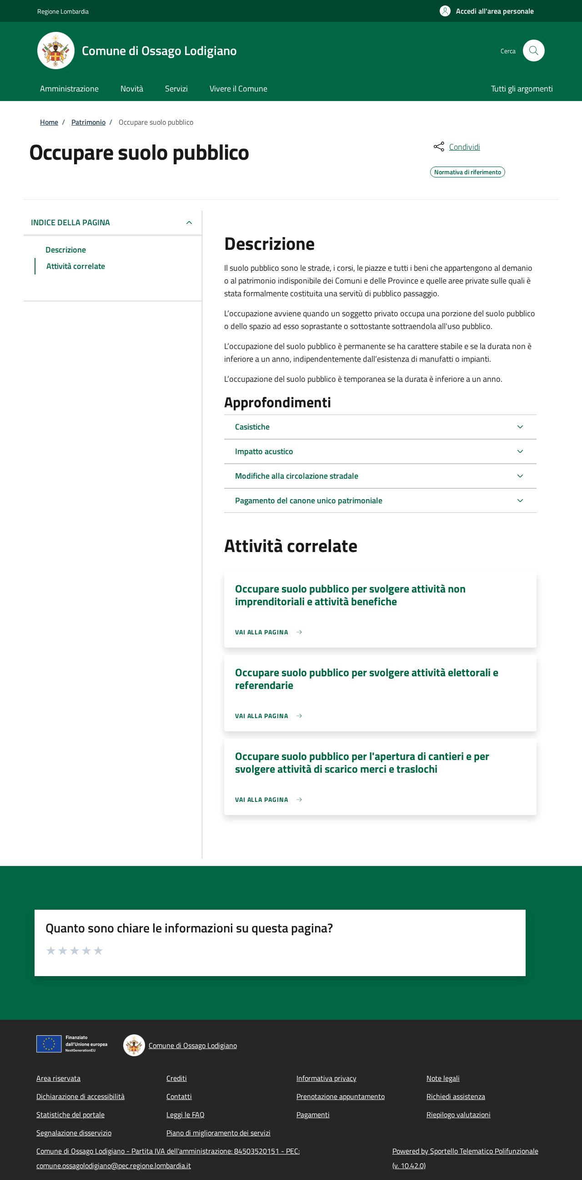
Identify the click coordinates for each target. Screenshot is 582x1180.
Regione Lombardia (63, 11)
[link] (270, 632)
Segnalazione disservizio (73, 1132)
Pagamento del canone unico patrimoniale (308, 500)
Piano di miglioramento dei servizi (218, 1132)
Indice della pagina (70, 222)
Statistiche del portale (70, 1114)
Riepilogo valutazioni (458, 1114)
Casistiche (252, 426)
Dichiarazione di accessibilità (80, 1096)
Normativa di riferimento (467, 170)
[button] (487, 11)
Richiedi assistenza (455, 1096)
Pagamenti (313, 1114)
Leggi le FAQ (185, 1114)
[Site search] (534, 50)
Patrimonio (88, 121)
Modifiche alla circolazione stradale (296, 476)
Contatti (179, 1096)
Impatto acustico (264, 451)
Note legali (443, 1078)
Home (49, 121)
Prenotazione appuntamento (340, 1096)
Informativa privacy (326, 1078)
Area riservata (58, 1078)
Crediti (176, 1078)
